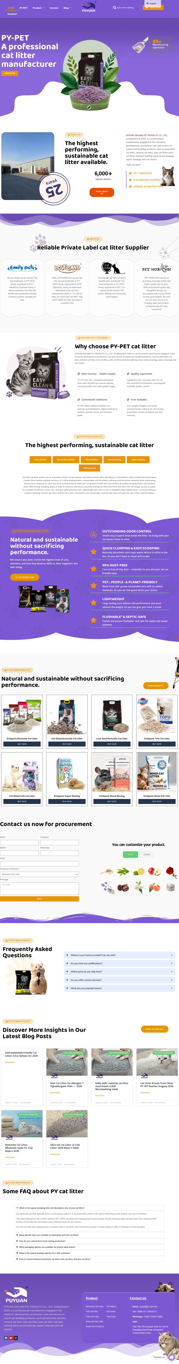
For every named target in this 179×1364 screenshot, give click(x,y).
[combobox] (125, 7)
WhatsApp (44, 848)
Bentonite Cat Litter (95, 1306)
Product (37, 7)
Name (2, 837)
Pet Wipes (111, 1306)
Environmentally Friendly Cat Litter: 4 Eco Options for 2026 (21, 1054)
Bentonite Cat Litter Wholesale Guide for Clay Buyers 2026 (19, 1147)
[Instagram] (16, 1338)
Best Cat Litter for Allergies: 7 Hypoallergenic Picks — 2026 (66, 1084)
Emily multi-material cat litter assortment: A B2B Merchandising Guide (111, 1086)
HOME (10, 7)
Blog (66, 7)
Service (54, 7)
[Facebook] (6, 1338)
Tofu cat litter (92, 1311)
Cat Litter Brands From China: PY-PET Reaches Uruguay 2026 (156, 1084)
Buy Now (22, 744)
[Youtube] (11, 1338)
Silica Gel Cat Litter (94, 1321)
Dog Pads (111, 1316)
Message (4, 879)
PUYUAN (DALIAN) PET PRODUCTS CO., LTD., (146, 135)
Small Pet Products (95, 1326)
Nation (3, 848)
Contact (12, 13)
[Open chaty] (171, 1357)
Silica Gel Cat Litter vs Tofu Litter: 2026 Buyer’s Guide (65, 1146)
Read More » (10, 1062)
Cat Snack (111, 1311)
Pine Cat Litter (92, 1316)
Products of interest (9, 869)
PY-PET (24, 7)
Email (2, 858)
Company (44, 837)
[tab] (40, 459)
